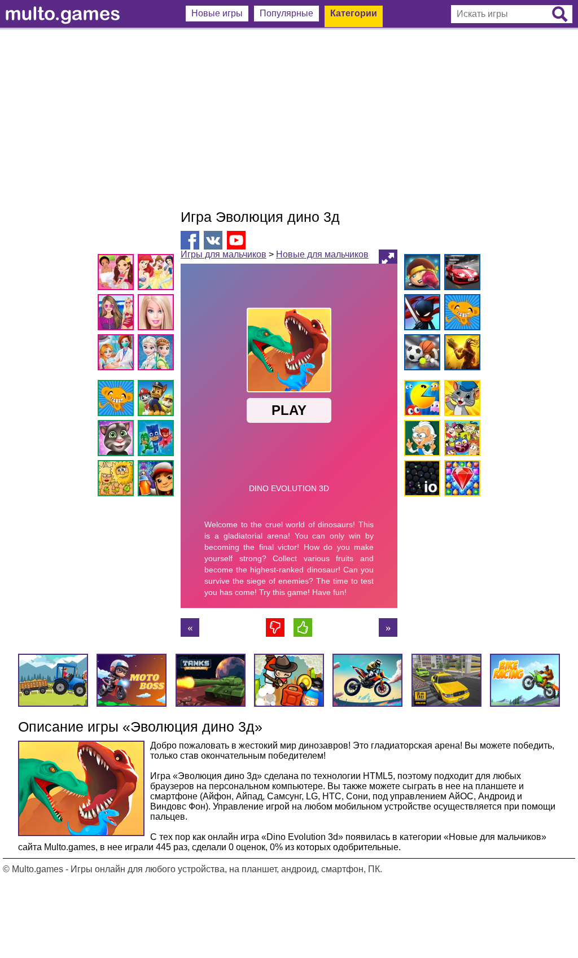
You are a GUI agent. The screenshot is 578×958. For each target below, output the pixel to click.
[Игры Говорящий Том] (118, 440)
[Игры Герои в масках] (158, 440)
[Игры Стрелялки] (460, 354)
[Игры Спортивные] (420, 354)
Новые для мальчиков (322, 254)
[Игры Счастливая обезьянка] (118, 400)
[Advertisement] (289, 119)
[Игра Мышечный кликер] (190, 627)
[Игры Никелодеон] (460, 440)
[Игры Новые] (420, 400)
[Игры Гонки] (460, 274)
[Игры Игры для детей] (460, 400)
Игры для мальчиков (223, 254)
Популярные (286, 13)
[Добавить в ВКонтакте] (213, 240)
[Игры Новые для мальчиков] (420, 274)
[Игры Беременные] (118, 354)
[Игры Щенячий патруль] (158, 400)
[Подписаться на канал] (236, 239)
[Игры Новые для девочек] (118, 274)
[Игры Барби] (158, 314)
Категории (353, 13)
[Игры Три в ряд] (460, 480)
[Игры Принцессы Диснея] (158, 274)
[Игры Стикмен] (420, 314)
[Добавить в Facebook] (190, 240)
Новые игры (217, 13)
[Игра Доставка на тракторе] (388, 627)
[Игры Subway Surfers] (158, 480)
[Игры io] (420, 480)
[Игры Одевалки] (118, 314)
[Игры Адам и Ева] (118, 480)
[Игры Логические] (420, 440)
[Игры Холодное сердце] (158, 354)
